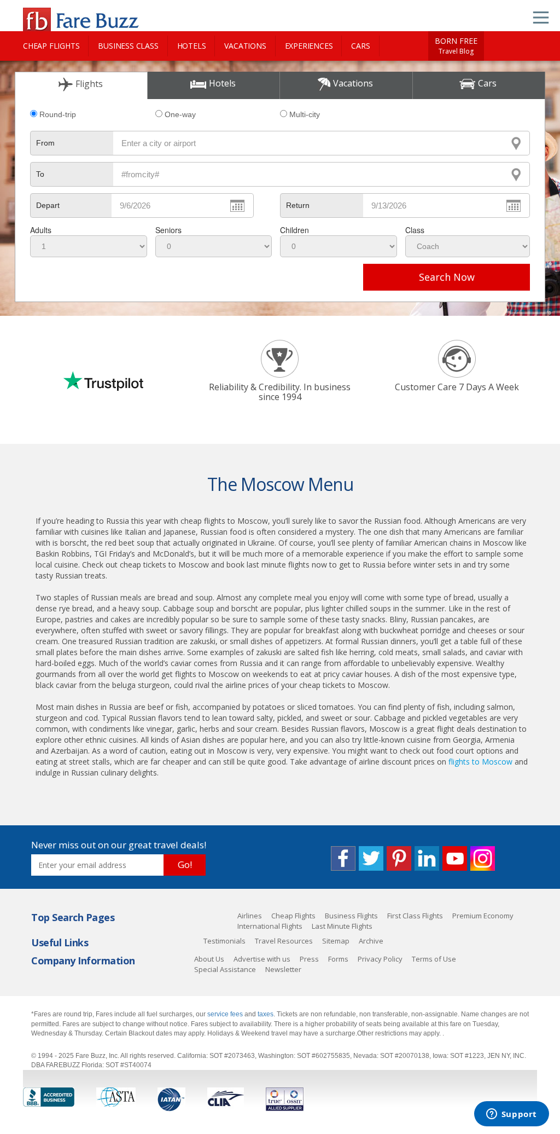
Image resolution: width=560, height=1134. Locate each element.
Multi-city (304, 114)
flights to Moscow (480, 761)
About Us (209, 959)
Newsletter (283, 969)
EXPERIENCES (309, 45)
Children (294, 229)
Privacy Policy (380, 959)
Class (414, 229)
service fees (225, 1014)
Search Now (447, 277)
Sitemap (335, 941)
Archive (371, 941)
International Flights (269, 926)
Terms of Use (434, 959)
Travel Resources (284, 941)
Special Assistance (225, 969)
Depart (48, 205)
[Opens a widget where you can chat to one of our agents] (511, 1115)
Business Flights (351, 916)
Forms (338, 959)
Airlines (249, 916)
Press (309, 959)
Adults (40, 229)
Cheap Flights (293, 916)
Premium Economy (483, 916)
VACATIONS (245, 45)
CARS (360, 45)
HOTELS (191, 45)
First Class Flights (415, 916)
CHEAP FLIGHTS (51, 45)
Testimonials (224, 941)
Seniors (168, 229)
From (45, 142)
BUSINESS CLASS (128, 45)
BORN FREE (456, 46)
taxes (265, 1014)
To (40, 174)
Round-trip (57, 114)
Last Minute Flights (342, 926)
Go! (185, 864)
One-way (180, 114)
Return (298, 205)
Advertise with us (262, 959)
